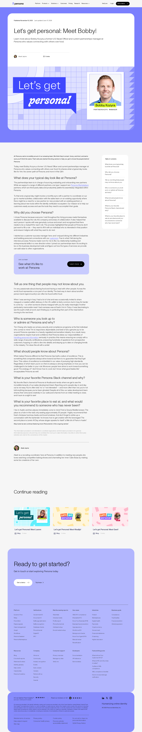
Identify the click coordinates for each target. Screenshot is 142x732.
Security (35, 677)
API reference (77, 658)
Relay (15, 618)
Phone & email (37, 630)
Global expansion (117, 624)
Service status (77, 661)
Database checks (38, 627)
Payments (95, 624)
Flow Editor (17, 621)
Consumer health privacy (41, 721)
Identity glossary (19, 664)
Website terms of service (22, 718)
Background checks (79, 633)
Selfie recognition (38, 624)
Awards (35, 680)
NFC (34, 636)
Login (112, 3)
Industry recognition (39, 661)
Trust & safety (115, 618)
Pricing (71, 3)
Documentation (77, 655)
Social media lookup (59, 630)
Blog (15, 655)
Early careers (37, 668)
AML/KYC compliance (79, 614)
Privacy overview (58, 655)
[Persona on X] (107, 698)
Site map (17, 724)
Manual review (77, 639)
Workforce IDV (77, 630)
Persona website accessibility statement (60, 722)
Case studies (17, 671)
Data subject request (20, 721)
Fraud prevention (117, 621)
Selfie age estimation (39, 621)
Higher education (97, 639)
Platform (37, 3)
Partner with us (37, 674)
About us (36, 655)
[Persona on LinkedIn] (103, 698)
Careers (35, 671)
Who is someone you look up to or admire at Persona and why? (114, 190)
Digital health (96, 621)
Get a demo (121, 3)
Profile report (57, 621)
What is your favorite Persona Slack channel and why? (114, 208)
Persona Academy (19, 674)
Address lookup (58, 627)
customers (54, 238)
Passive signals (18, 624)
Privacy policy (37, 718)
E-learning (95, 636)
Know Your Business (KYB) (80, 621)
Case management (20, 627)
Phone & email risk (58, 624)
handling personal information (26, 337)
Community (37, 658)
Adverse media (57, 618)
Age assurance (77, 627)
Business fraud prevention (80, 624)
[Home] (17, 3)
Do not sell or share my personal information (80, 719)
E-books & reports (19, 658)
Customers (63, 3)
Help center (17, 668)
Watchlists (56, 614)
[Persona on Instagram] (111, 698)
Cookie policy (57, 718)
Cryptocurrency (97, 627)
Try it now (38, 582)
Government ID (38, 614)
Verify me (104, 3)
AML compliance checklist (100, 671)
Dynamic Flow (18, 614)
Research (77, 3)
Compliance (115, 614)
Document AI (37, 618)
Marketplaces (96, 618)
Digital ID (36, 633)
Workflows (17, 633)
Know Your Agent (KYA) (79, 636)
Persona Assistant (19, 636)
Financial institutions (98, 633)
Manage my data (58, 658)
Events (35, 664)
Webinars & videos (19, 661)
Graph (16, 630)
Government (96, 630)
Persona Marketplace (80, 185)
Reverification (77, 642)
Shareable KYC (77, 618)
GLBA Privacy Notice (79, 723)
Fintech (94, 614)
